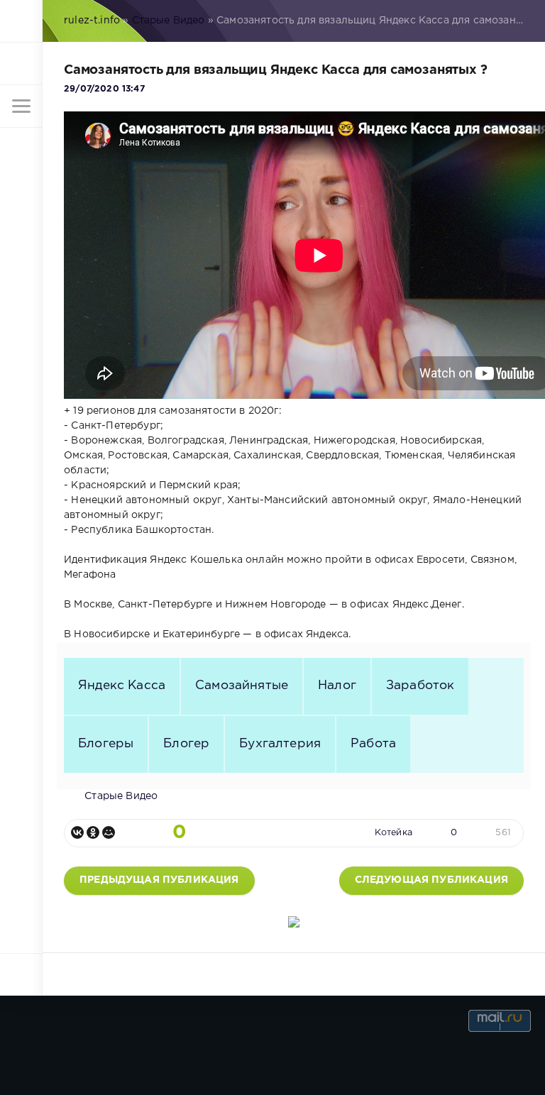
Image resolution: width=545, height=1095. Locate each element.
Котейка (393, 833)
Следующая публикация (431, 880)
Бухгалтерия (280, 743)
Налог (337, 685)
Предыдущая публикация (159, 880)
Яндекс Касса (121, 685)
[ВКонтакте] (77, 832)
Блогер (186, 743)
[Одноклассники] (93, 832)
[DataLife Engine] (21, 21)
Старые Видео (168, 20)
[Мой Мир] (108, 832)
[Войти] (21, 64)
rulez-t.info (92, 20)
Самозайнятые (241, 685)
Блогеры (105, 743)
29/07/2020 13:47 (104, 89)
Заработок (420, 685)
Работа (373, 743)
